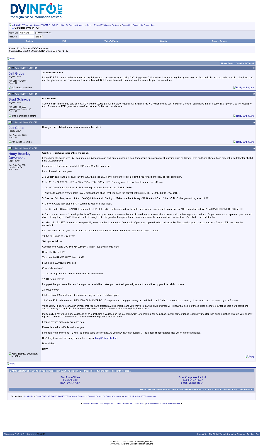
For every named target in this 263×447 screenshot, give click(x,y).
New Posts (140, 403)
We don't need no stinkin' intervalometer (163, 403)
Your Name (13, 33)
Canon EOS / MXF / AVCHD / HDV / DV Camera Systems (59, 25)
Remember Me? (45, 33)
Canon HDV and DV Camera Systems (103, 25)
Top (257, 434)
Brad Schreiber (20, 99)
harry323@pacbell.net (106, 338)
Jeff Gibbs (16, 73)
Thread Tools (227, 63)
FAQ (64, 41)
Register (29, 41)
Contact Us (201, 434)
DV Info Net (27, 25)
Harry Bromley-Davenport (20, 156)
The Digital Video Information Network (227, 434)
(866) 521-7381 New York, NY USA (70, 380)
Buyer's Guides (219, 41)
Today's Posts (111, 41)
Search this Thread (245, 63)
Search (163, 41)
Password (13, 37)
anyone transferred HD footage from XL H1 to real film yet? (107, 403)
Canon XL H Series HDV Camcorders (138, 25)
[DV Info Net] (36, 18)
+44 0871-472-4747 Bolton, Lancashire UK (193, 380)
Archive (250, 434)
